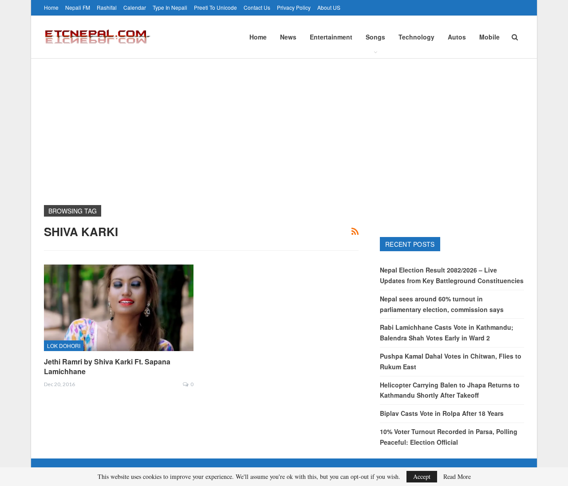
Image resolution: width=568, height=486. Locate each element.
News (288, 36)
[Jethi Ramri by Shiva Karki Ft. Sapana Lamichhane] (118, 308)
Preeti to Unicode (215, 7)
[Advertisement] (284, 125)
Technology (416, 36)
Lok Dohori (63, 345)
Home (51, 7)
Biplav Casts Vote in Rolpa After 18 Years (442, 413)
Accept (421, 476)
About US (328, 7)
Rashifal (107, 7)
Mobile (489, 36)
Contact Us (257, 7)
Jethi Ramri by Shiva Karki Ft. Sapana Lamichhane (107, 366)
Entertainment (331, 36)
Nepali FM (77, 7)
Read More (457, 477)
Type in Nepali (170, 7)
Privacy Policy (294, 7)
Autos (457, 36)
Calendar (134, 7)
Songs (375, 36)
